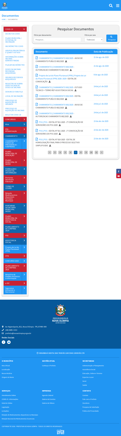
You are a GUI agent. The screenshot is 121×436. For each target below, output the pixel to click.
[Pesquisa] (111, 5)
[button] (24, 29)
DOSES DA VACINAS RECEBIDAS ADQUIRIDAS (13, 71)
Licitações (5, 411)
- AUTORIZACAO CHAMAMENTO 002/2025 (55, 115)
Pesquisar (112, 39)
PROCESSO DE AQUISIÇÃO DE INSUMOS (11, 102)
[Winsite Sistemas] (60, 431)
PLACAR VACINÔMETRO (15, 65)
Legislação (5, 407)
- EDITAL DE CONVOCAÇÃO (61, 78)
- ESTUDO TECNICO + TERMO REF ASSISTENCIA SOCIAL (59, 89)
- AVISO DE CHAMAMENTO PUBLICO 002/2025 (59, 106)
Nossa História (7, 373)
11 (96, 152)
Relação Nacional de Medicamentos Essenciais (18, 419)
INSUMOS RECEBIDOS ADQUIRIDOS (14, 78)
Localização (6, 369)
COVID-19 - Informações (10, 399)
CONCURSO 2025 (12, 261)
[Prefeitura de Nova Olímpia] (5, 5)
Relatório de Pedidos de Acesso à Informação (12, 276)
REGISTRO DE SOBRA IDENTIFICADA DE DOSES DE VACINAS (14, 85)
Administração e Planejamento (93, 366)
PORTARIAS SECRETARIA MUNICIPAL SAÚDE (10, 208)
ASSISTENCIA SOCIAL (10, 241)
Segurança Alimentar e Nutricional (10, 290)
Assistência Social (88, 369)
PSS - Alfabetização (11, 130)
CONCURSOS (10, 119)
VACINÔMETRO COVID (14, 46)
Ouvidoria (85, 403)
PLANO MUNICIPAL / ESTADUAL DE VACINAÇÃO (13, 40)
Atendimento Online (9, 395)
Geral (84, 381)
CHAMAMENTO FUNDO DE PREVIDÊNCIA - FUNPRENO (11, 144)
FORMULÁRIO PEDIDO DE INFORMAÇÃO (11, 171)
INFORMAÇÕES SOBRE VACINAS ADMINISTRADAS (14, 59)
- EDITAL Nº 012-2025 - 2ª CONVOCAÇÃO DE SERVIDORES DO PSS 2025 (59, 123)
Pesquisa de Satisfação (90, 407)
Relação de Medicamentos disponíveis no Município (20, 415)
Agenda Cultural (47, 395)
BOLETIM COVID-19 (13, 115)
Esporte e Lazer (88, 377)
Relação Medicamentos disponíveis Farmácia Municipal (11, 197)
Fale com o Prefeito (89, 399)
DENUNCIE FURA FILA (14, 92)
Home (4, 19)
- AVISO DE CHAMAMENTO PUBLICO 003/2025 (59, 60)
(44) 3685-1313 (11, 330)
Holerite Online (7, 403)
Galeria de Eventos (48, 399)
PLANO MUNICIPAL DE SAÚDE (11, 162)
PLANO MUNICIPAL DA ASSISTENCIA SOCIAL (11, 219)
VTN (7, 256)
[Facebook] (3, 342)
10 (91, 152)
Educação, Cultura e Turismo (92, 373)
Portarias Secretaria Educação (9, 179)
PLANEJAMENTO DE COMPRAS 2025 (12, 268)
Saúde (84, 385)
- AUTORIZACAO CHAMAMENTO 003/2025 (55, 68)
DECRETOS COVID (12, 34)
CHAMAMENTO (11, 136)
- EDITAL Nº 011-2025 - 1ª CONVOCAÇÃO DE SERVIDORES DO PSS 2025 (59, 132)
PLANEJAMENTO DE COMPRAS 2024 (12, 229)
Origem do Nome (8, 377)
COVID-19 (9, 29)
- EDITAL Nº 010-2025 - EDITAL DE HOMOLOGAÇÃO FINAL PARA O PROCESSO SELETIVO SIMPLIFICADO (58, 142)
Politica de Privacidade (90, 411)
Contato (85, 395)
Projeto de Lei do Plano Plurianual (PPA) (12, 249)
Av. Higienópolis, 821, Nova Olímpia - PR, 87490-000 (26, 327)
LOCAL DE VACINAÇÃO (14, 96)
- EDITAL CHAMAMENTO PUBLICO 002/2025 (58, 97)
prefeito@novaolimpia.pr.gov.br (18, 333)
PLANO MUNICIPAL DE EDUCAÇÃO (11, 153)
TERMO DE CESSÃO (9, 187)
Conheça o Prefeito (49, 366)
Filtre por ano (90, 35)
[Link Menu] (117, 5)
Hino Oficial (6, 366)
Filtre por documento (42, 35)
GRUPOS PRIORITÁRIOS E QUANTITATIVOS (15, 51)
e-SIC (7, 283)
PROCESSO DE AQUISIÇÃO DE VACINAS (14, 109)
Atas (7, 124)
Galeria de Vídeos (48, 403)
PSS (6, 235)
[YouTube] (9, 342)
